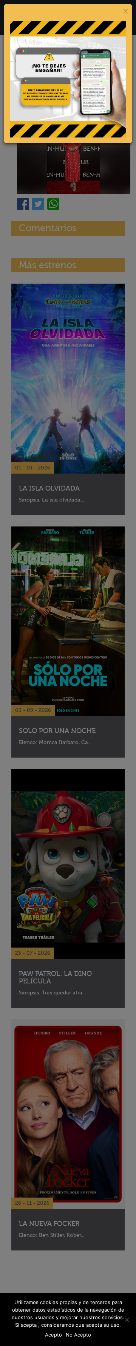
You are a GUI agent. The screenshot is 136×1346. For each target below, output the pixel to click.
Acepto (53, 1335)
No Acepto (78, 1335)
